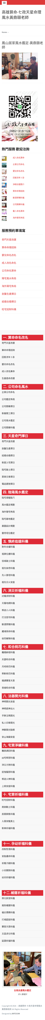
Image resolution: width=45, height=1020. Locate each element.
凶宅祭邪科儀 (8, 757)
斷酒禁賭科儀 (18, 197)
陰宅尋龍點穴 (8, 497)
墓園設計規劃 (8, 526)
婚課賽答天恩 (8, 680)
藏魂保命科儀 (8, 631)
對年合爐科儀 (8, 546)
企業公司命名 (18, 164)
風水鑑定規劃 (8, 504)
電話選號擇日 (8, 484)
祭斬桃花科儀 (8, 673)
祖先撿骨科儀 (8, 568)
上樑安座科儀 (8, 786)
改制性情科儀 (8, 849)
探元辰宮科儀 (8, 898)
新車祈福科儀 (8, 828)
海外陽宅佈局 (18, 217)
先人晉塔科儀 (8, 575)
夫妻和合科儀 (8, 659)
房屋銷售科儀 (8, 814)
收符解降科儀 (8, 638)
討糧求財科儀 (8, 596)
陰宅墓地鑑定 (8, 519)
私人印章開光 (8, 722)
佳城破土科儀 (8, 561)
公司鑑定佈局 (8, 399)
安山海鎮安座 (8, 737)
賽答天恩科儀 (8, 926)
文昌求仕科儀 (8, 933)
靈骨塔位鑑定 (8, 533)
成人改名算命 (18, 157)
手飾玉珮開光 (8, 715)
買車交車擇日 (8, 476)
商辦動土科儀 (8, 807)
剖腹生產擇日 (9, 293)
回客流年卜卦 (18, 177)
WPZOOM (16, 1013)
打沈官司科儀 (8, 617)
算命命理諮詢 (18, 191)
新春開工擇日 (8, 413)
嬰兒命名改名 (18, 171)
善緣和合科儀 (8, 687)
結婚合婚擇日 (9, 301)
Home (4, 32)
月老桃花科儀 (8, 666)
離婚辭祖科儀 (8, 652)
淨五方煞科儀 (8, 764)
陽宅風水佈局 (9, 278)
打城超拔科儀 (8, 919)
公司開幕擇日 (8, 406)
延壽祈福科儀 (8, 940)
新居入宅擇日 (8, 462)
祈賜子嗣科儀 (8, 863)
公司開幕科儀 (18, 204)
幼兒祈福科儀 (8, 877)
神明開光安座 (8, 701)
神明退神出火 (8, 708)
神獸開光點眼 (8, 729)
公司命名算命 (9, 270)
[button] (5, 973)
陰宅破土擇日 (8, 469)
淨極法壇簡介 (18, 184)
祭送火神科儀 (8, 779)
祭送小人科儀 (8, 610)
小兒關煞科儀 (8, 870)
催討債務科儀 (8, 912)
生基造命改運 (8, 378)
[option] (22, 974)
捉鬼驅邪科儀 (8, 772)
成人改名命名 (9, 262)
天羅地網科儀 (8, 603)
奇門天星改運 (9, 239)
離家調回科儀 (8, 750)
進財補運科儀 (8, 905)
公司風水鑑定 (8, 420)
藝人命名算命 (18, 211)
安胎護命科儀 (8, 856)
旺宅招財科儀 (9, 309)
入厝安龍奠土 (8, 821)
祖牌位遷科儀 (8, 554)
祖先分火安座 (8, 582)
